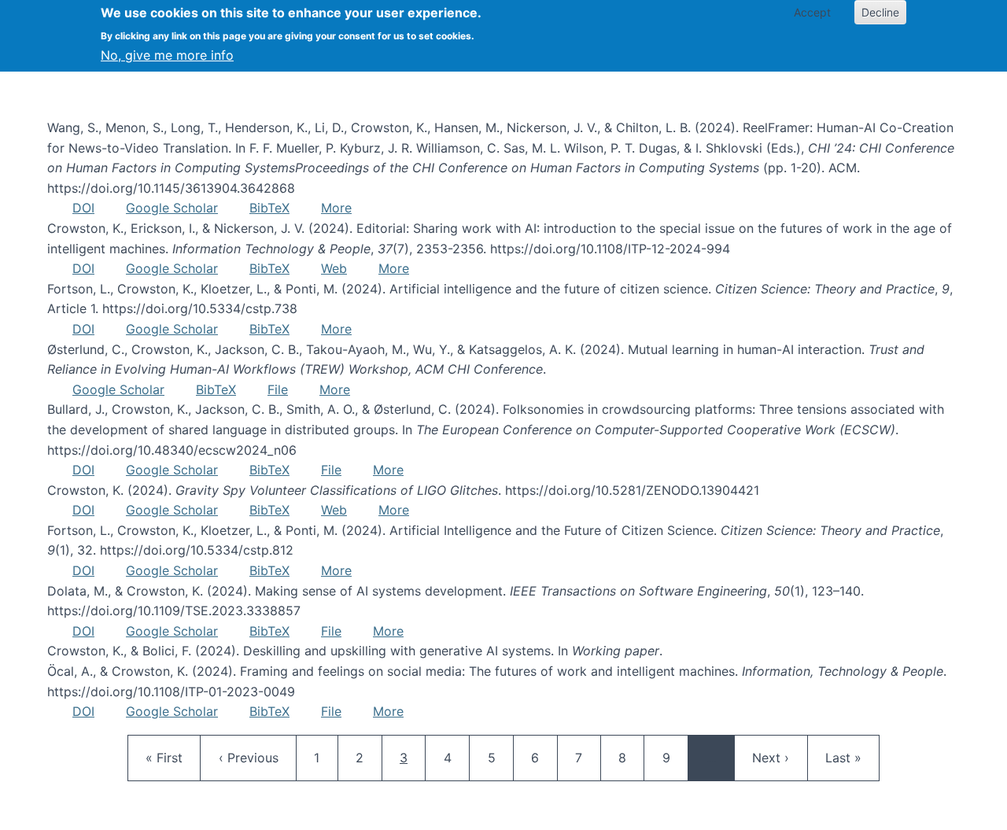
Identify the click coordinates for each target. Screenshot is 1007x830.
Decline (880, 12)
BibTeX (269, 208)
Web (334, 268)
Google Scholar (172, 208)
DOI (83, 208)
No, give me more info (167, 55)
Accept (812, 12)
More (336, 208)
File (277, 389)
